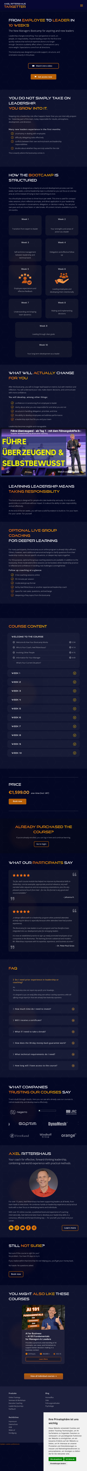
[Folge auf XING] (34, 1227)
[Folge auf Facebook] (28, 1227)
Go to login (41, 844)
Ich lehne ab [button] (70, 1459)
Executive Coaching (15, 1403)
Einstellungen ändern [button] (58, 1463)
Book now (17, 801)
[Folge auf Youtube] (22, 1227)
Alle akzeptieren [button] (56, 1459)
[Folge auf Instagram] (16, 1227)
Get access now (45, 77)
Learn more (70, 1227)
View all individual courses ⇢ (43, 1376)
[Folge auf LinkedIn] (11, 1227)
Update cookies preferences (10, 1444)
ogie (49, 1406)
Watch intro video (44, 66)
